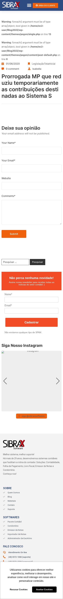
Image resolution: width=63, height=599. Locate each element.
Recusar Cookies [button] (19, 589)
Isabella (36, 68)
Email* (8, 305)
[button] (29, 5)
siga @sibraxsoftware (33, 416)
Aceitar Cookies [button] (44, 589)
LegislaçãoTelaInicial (43, 63)
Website (6, 178)
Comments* (8, 195)
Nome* (8, 294)
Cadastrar (31, 322)
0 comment (12, 68)
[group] (31, 381)
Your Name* (9, 142)
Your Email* (8, 160)
